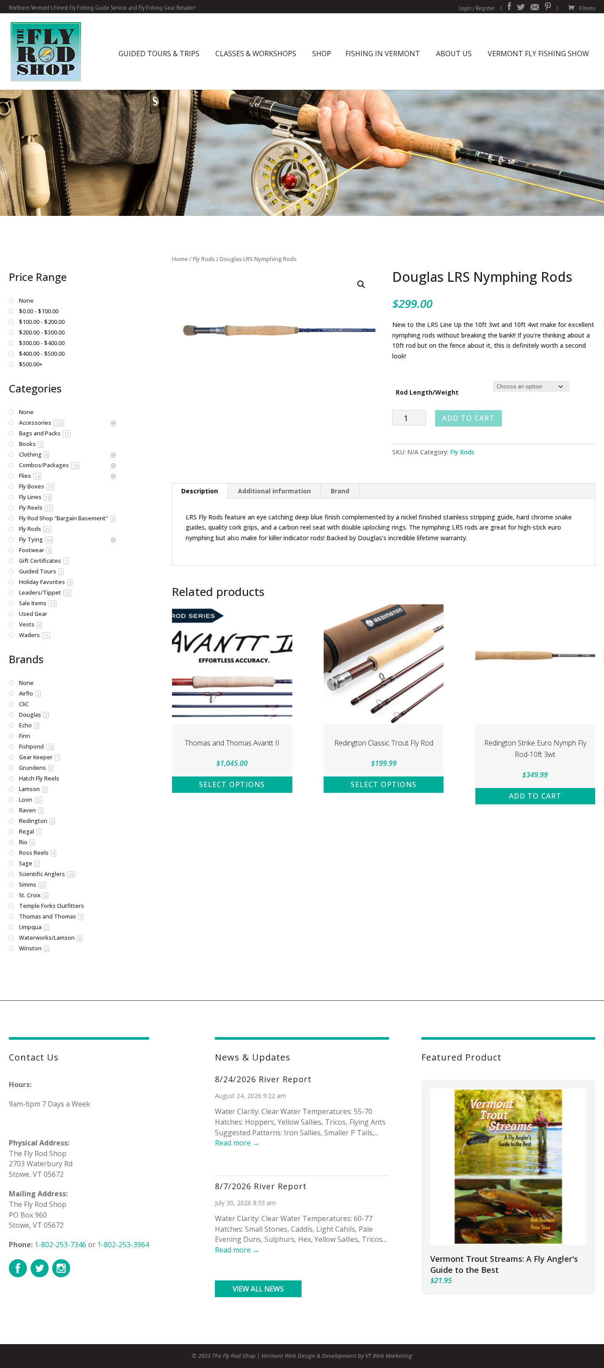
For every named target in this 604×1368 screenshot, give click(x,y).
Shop (321, 53)
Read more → (237, 1143)
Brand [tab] (340, 491)
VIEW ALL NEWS (258, 1289)
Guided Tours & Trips (159, 53)
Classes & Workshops (255, 53)
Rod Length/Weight (427, 392)
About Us (454, 53)
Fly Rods (204, 259)
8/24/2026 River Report (263, 1079)
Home (180, 259)
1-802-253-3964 (123, 1244)
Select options (232, 784)
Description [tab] (199, 491)
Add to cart (468, 418)
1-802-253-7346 (60, 1244)
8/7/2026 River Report (261, 1186)
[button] (361, 284)
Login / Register (477, 8)
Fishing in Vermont (382, 53)
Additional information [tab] (274, 491)
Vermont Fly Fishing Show (538, 53)
